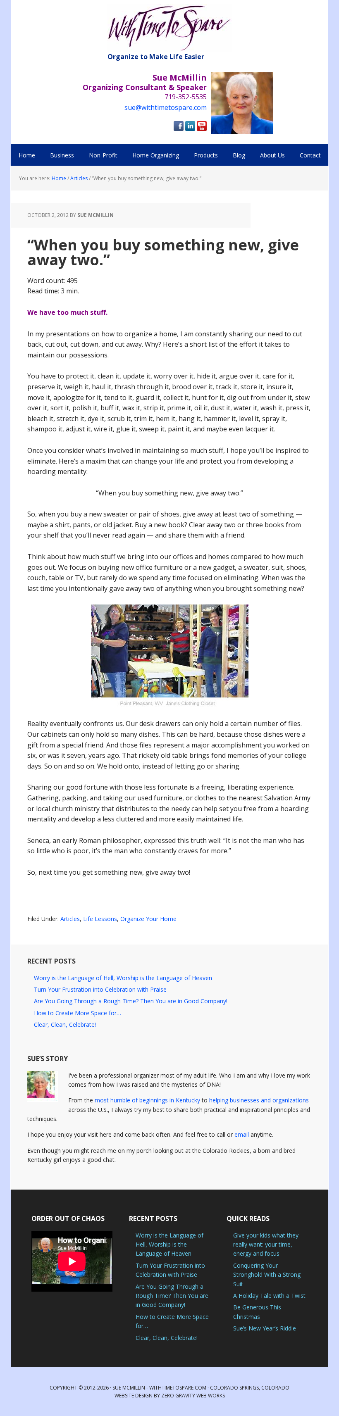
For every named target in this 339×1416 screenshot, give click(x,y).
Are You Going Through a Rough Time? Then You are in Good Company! (130, 1001)
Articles (70, 919)
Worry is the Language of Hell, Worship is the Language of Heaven (123, 978)
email (241, 1134)
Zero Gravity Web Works (193, 1395)
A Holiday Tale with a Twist (269, 1295)
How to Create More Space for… (77, 1013)
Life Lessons (100, 919)
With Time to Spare (169, 28)
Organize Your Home (148, 919)
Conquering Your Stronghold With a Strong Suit (267, 1274)
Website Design (134, 1395)
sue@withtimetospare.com (165, 107)
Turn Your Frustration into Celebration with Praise (100, 989)
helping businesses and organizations (259, 1100)
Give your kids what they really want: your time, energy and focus (265, 1244)
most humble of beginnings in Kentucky (147, 1100)
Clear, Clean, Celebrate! (65, 1024)
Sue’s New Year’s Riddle (264, 1328)
